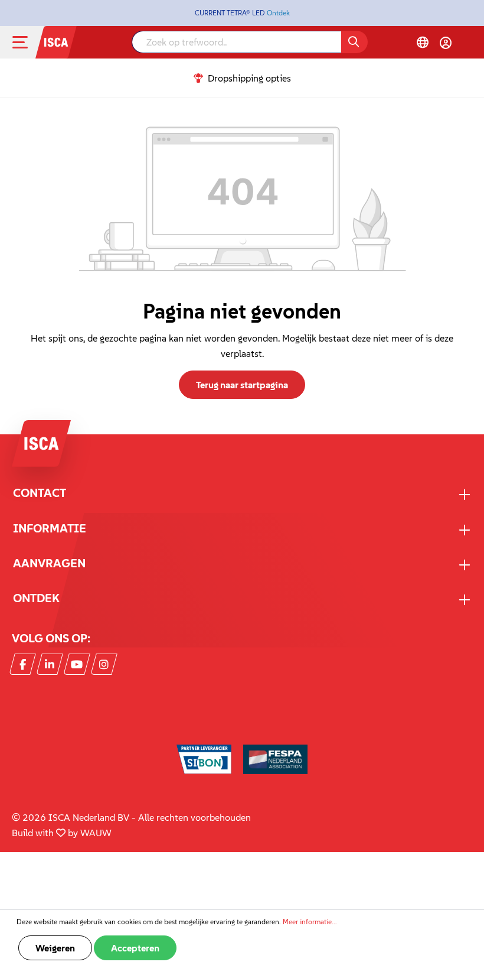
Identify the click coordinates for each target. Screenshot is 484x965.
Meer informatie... (310, 921)
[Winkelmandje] (467, 43)
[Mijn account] (445, 42)
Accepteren (135, 948)
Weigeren (55, 948)
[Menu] (29, 42)
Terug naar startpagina (242, 385)
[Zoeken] (354, 42)
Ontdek (278, 12)
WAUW (96, 833)
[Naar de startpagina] (56, 41)
